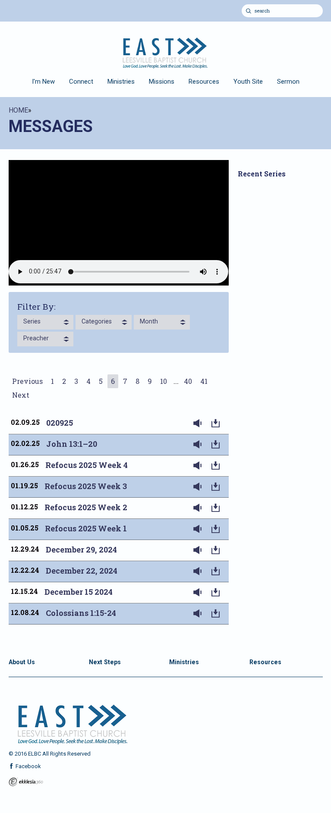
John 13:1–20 (71, 444)
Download (217, 423)
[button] (45, 322)
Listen (199, 423)
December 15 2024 (78, 592)
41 (204, 381)
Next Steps (105, 662)
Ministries (121, 81)
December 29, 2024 (81, 549)
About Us (22, 662)
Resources (204, 81)
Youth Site (248, 81)
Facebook (27, 766)
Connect (81, 81)
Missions (161, 81)
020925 (59, 422)
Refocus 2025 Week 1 (86, 528)
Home (18, 110)
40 (188, 381)
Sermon (288, 81)
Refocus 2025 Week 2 (85, 507)
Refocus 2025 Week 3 (85, 486)
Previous (27, 381)
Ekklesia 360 (26, 782)
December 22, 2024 (81, 570)
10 (163, 381)
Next (20, 394)
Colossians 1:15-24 (81, 613)
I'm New (43, 81)
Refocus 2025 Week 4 (86, 465)
